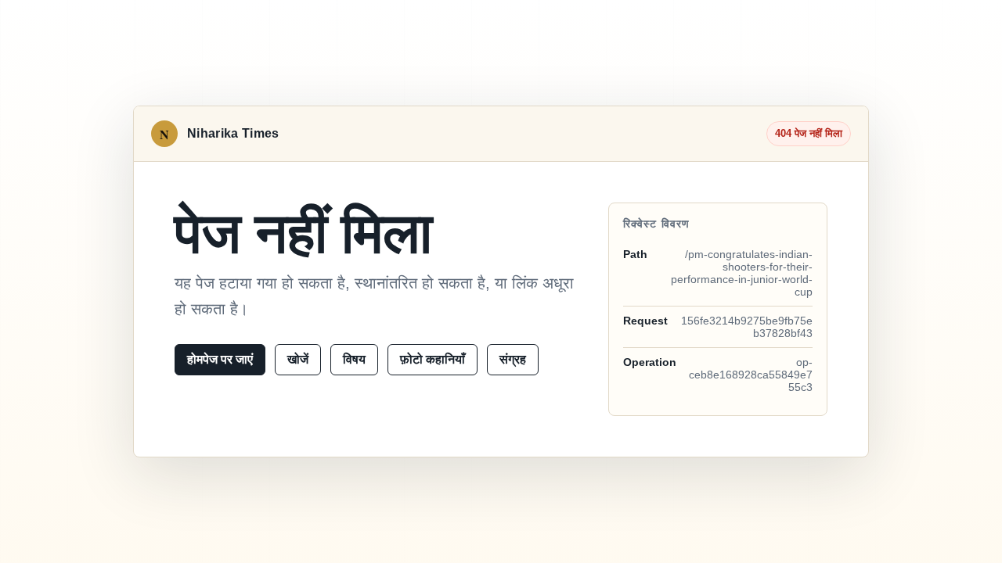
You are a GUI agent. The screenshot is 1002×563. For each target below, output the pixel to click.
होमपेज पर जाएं (220, 359)
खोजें (297, 359)
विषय (354, 359)
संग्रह (512, 359)
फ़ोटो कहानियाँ (432, 359)
